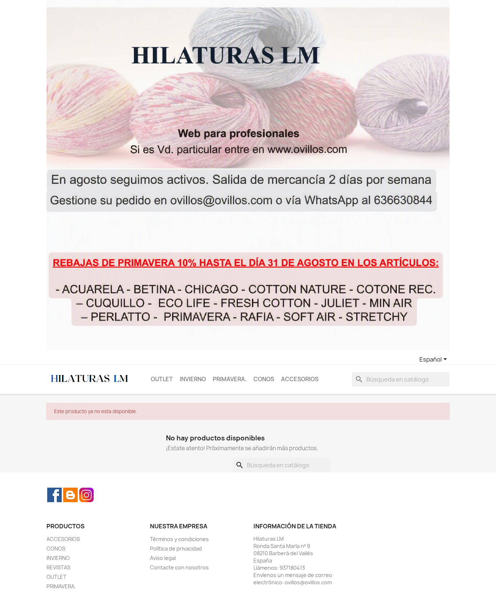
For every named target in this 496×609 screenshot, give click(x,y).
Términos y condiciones (179, 539)
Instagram (86, 495)
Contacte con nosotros (179, 567)
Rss (70, 495)
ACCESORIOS (299, 379)
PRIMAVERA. (230, 379)
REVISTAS (58, 567)
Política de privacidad (176, 548)
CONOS (263, 379)
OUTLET (162, 379)
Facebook (54, 495)
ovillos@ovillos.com (308, 582)
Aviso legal (163, 557)
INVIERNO (193, 379)
